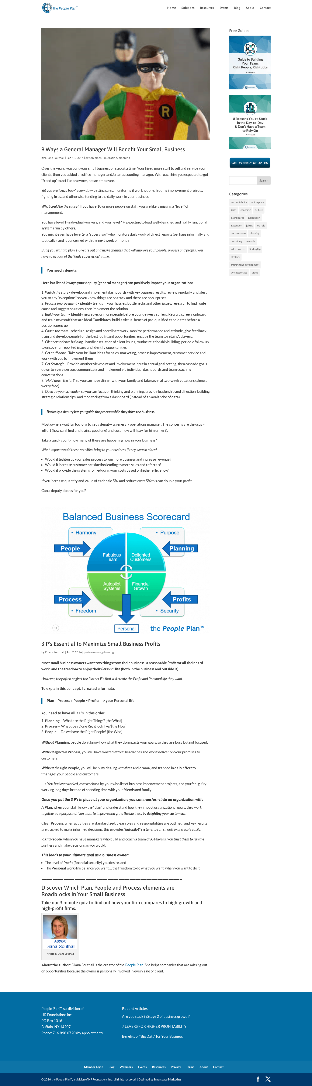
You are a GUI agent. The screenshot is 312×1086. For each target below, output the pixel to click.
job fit (249, 225)
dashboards (237, 217)
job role (261, 225)
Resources (207, 8)
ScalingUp (255, 249)
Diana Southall (55, 158)
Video (255, 272)
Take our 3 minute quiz (65, 902)
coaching (245, 209)
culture (259, 209)
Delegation (110, 158)
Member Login (93, 1067)
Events (223, 8)
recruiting (236, 241)
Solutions (187, 8)
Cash (233, 209)
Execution (236, 225)
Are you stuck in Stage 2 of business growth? (156, 1016)
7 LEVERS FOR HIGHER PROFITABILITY (154, 1026)
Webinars (126, 1067)
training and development (245, 264)
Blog (237, 8)
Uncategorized (239, 272)
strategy (235, 256)
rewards (250, 241)
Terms (190, 1067)
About (250, 8)
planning (124, 158)
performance (92, 652)
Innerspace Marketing (167, 1079)
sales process (238, 249)
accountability (239, 202)
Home (171, 8)
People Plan (134, 965)
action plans (93, 158)
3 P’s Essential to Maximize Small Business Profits (100, 644)
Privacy (176, 1067)
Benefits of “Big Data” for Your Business (152, 1036)
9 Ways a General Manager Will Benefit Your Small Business (113, 149)
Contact (265, 8)
